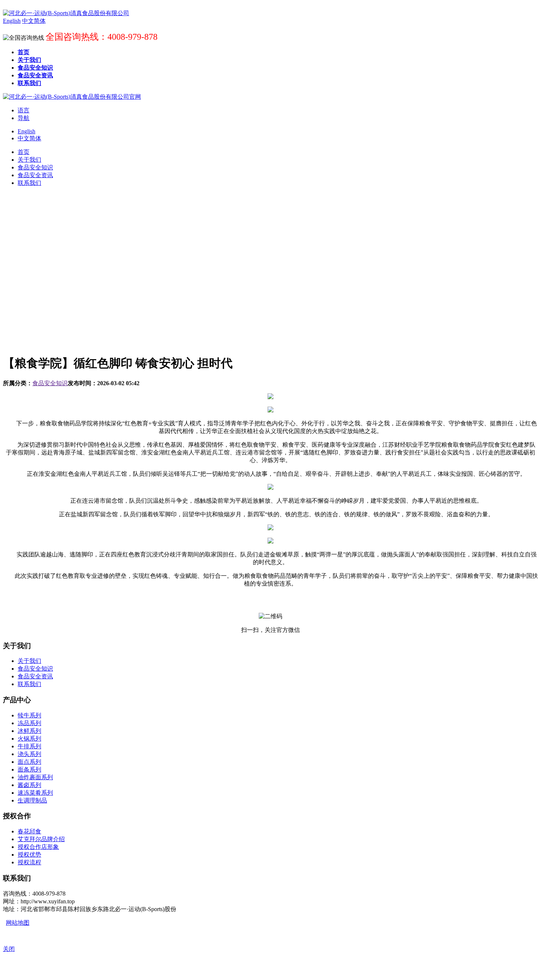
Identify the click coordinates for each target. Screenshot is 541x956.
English (26, 131)
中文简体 (29, 138)
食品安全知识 (50, 383)
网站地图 (17, 923)
